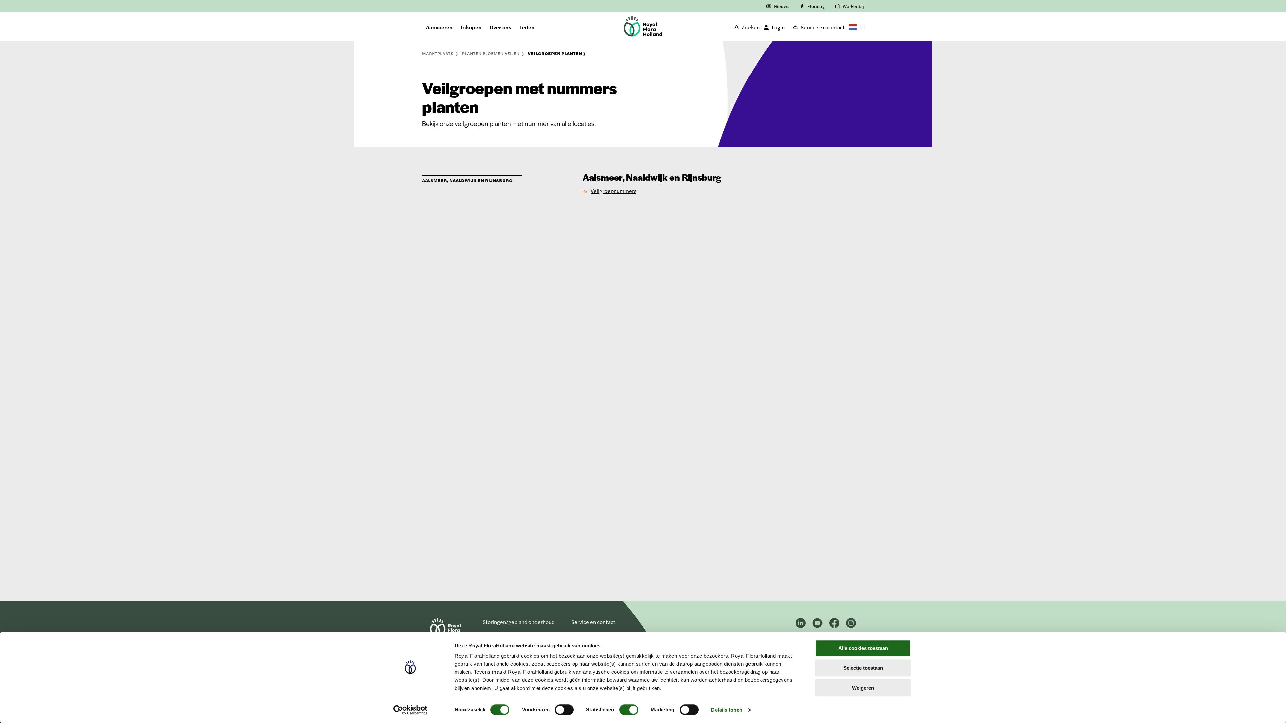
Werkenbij (853, 6)
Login (778, 27)
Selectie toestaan (863, 668)
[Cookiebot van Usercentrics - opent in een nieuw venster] (410, 710)
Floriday (816, 6)
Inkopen (471, 27)
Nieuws (781, 6)
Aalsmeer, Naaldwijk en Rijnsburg (467, 180)
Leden (527, 27)
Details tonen (726, 710)
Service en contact (823, 27)
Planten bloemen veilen (491, 53)
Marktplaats (438, 53)
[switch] (564, 709)
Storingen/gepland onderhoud (519, 622)
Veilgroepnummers (613, 191)
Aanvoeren (439, 27)
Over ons (500, 27)
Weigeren (863, 688)
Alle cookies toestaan (863, 648)
